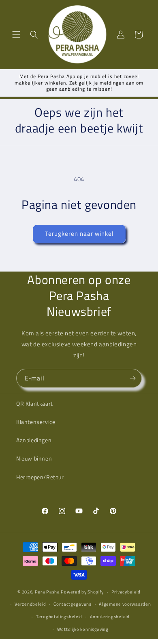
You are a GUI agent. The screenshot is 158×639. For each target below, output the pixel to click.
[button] (16, 34)
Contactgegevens (72, 604)
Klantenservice (35, 421)
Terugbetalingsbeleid (59, 616)
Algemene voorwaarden (125, 604)
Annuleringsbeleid (110, 616)
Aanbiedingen (33, 440)
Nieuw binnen (34, 458)
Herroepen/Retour (40, 477)
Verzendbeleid (30, 604)
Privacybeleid (126, 592)
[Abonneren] (132, 378)
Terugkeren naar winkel (79, 233)
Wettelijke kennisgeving (83, 629)
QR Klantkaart (34, 403)
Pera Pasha (47, 592)
